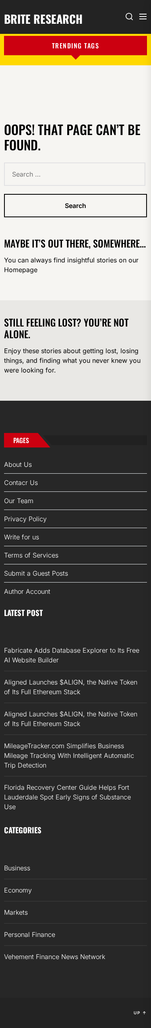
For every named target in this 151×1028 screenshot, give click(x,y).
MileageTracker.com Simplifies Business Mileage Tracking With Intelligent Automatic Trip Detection (69, 755)
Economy (18, 890)
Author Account (27, 591)
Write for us (21, 537)
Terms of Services (31, 555)
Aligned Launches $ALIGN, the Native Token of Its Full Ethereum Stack (70, 687)
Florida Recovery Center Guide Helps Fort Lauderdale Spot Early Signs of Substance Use (67, 797)
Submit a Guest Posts (36, 573)
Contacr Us (21, 483)
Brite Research (43, 18)
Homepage (20, 270)
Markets (16, 912)
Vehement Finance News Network (54, 957)
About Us (18, 464)
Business (17, 868)
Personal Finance (29, 934)
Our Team (18, 501)
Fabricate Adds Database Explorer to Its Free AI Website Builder (71, 655)
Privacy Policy (25, 519)
